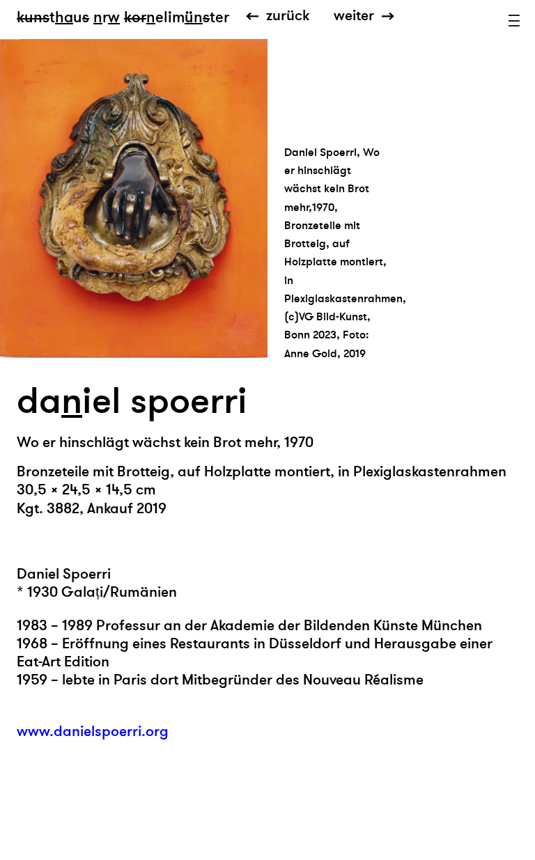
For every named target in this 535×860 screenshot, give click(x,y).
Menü (514, 21)
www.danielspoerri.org (93, 731)
